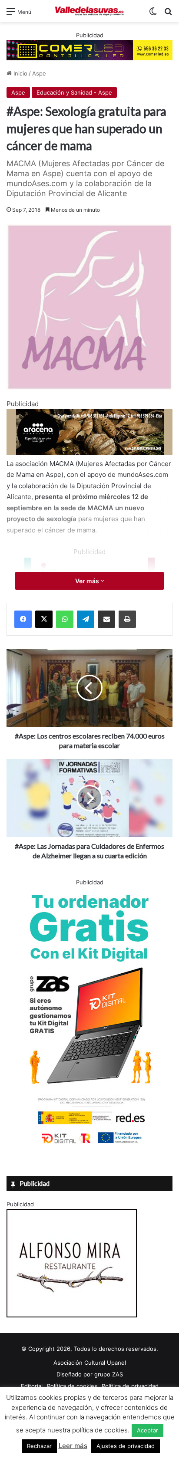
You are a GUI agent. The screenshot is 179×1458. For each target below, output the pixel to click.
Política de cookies (72, 1385)
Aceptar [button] (147, 1430)
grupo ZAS (108, 1374)
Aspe (39, 73)
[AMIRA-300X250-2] (72, 1315)
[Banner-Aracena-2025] (89, 452)
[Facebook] (23, 619)
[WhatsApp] (64, 619)
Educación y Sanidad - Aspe (74, 92)
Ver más (87, 581)
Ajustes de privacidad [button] (125, 1445)
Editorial (32, 1385)
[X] (44, 619)
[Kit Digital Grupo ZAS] (89, 1145)
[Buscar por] (168, 14)
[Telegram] (85, 619)
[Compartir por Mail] (106, 619)
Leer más (73, 1446)
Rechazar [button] (39, 1445)
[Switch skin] (153, 14)
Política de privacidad (130, 1385)
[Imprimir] (127, 619)
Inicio (19, 73)
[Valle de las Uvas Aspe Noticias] (89, 11)
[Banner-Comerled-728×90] (89, 49)
